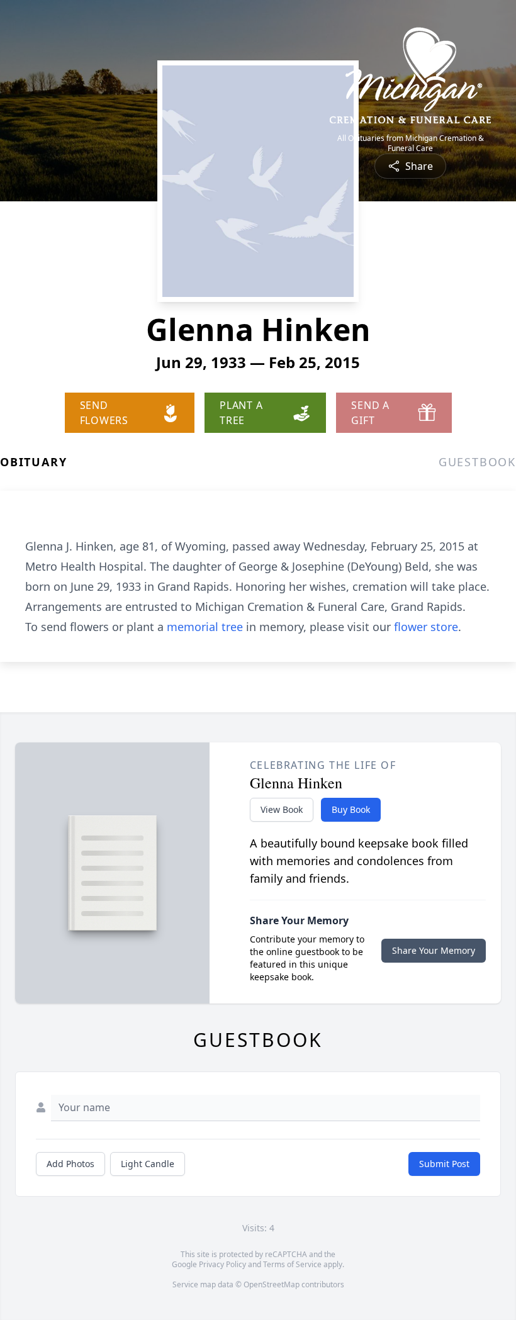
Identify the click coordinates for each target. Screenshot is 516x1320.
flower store (426, 626)
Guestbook (477, 461)
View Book (282, 809)
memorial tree (205, 626)
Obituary (33, 461)
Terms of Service (292, 1264)
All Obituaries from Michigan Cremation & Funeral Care (410, 143)
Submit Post (444, 1164)
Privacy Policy (222, 1264)
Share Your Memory (433, 950)
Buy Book (351, 809)
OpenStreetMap (272, 1284)
